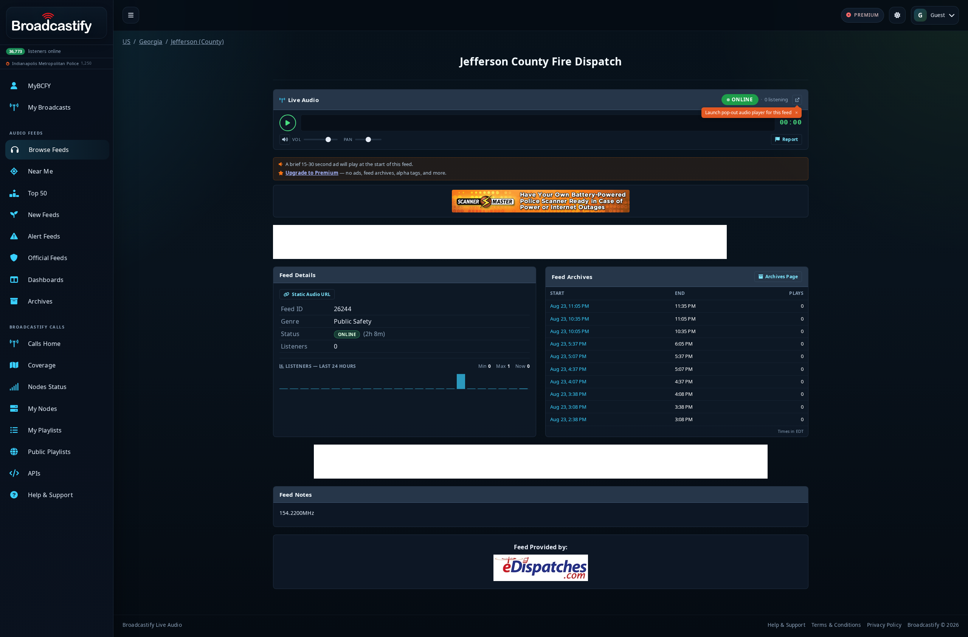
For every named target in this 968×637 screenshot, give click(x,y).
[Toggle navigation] (131, 15)
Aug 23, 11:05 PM (569, 305)
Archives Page (781, 276)
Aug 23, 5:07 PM (568, 356)
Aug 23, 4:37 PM (568, 369)
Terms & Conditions (836, 624)
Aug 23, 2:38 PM (568, 419)
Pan (348, 139)
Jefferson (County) (197, 41)
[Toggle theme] (897, 15)
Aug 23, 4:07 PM (568, 381)
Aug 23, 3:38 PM (568, 394)
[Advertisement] (500, 242)
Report (789, 139)
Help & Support (786, 624)
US (126, 41)
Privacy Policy (884, 624)
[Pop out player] (797, 100)
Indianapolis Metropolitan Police (45, 63)
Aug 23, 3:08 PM (568, 406)
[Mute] (284, 139)
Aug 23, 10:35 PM (569, 318)
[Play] (287, 123)
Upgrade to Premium (311, 172)
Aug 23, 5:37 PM (568, 343)
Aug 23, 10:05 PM (569, 331)
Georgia (151, 41)
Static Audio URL (310, 294)
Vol (296, 139)
